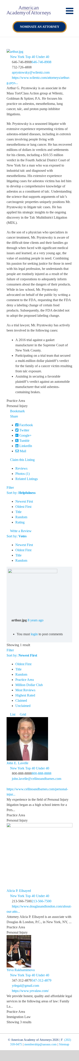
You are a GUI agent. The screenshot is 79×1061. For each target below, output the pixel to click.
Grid (22, 714)
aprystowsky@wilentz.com (31, 72)
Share (13, 416)
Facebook (25, 425)
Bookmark (17, 411)
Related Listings (26, 479)
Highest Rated (25, 695)
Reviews (21, 468)
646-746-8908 (41, 62)
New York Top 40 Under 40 (29, 57)
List (12, 714)
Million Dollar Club (29, 685)
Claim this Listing (22, 460)
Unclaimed (23, 706)
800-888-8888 (41, 773)
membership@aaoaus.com (40, 1044)
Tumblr (23, 440)
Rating (20, 522)
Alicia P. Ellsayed (19, 891)
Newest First (24, 501)
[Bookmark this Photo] (9, 625)
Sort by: (21, 493)
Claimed (21, 700)
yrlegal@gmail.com (25, 985)
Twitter (23, 430)
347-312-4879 (41, 980)
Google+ (25, 435)
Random (21, 517)
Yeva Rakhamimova (21, 970)
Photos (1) (22, 473)
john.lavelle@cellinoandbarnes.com (36, 778)
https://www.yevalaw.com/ (30, 991)
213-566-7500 (41, 901)
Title (18, 512)
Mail (22, 451)
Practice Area (24, 679)
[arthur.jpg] (32, 571)
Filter (10, 487)
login (34, 634)
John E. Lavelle (17, 763)
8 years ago (35, 620)
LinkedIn (25, 446)
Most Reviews (25, 690)
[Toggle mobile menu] (70, 11)
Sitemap (64, 1044)
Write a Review (20, 531)
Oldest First (23, 506)
